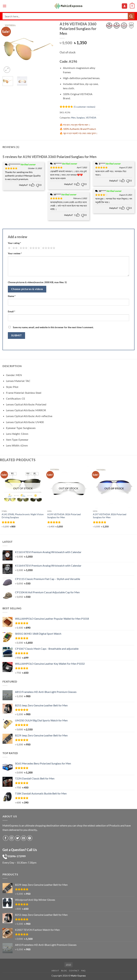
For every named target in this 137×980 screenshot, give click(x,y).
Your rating (14, 243)
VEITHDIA (91, 117)
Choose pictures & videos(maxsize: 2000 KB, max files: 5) (37, 282)
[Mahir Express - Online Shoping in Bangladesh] (68, 6)
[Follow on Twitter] (17, 838)
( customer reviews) (84, 106)
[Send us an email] (23, 838)
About (55, 970)
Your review (15, 253)
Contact (74, 970)
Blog (64, 970)
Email (11, 311)
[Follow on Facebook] (5, 838)
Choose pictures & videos (27, 288)
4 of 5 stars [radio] (34, 248)
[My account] (124, 6)
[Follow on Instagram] (11, 838)
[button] (5, 6)
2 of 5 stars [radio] (14, 248)
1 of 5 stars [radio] (9, 248)
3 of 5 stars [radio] (23, 248)
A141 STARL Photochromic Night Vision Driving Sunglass (23, 516)
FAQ (83, 970)
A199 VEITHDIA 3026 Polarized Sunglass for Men (64, 516)
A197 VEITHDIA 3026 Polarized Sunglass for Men (109, 516)
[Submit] (131, 16)
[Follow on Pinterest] (29, 838)
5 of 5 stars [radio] (48, 248)
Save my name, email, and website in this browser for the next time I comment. (53, 327)
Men (73, 117)
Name (12, 296)
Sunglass (81, 117)
